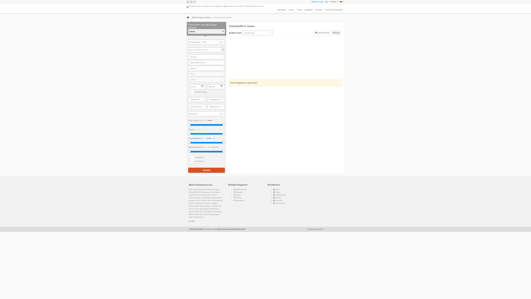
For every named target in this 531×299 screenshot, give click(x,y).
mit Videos (199, 161)
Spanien (239, 192)
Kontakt (319, 10)
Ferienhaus (207, 229)
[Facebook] (191, 2)
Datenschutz (280, 195)
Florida (238, 198)
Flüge (299, 10)
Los (221, 42)
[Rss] (188, 2)
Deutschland (240, 189)
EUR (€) (333, 2)
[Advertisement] (285, 58)
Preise (278, 198)
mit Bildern (199, 157)
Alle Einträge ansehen (201, 17)
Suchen (206, 170)
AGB (277, 189)
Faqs (277, 192)
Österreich (239, 200)
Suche (291, 10)
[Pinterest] (194, 2)
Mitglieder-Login (317, 2)
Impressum (280, 203)
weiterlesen (198, 217)
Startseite (282, 10)
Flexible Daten (200, 92)
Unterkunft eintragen (334, 10)
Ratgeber (309, 10)
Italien (238, 195)
